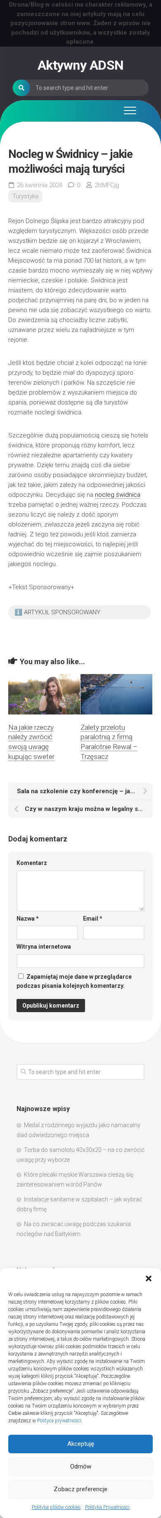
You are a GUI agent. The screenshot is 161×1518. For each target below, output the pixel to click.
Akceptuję (80, 1444)
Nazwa (28, 918)
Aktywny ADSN (81, 65)
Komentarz (32, 863)
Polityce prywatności (59, 1421)
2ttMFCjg (107, 185)
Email (92, 918)
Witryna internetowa (44, 946)
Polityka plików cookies (56, 1507)
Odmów (80, 1466)
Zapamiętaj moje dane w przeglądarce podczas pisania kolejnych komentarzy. (74, 981)
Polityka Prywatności (107, 1507)
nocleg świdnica (117, 494)
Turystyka (25, 196)
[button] (148, 1278)
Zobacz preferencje (80, 1489)
